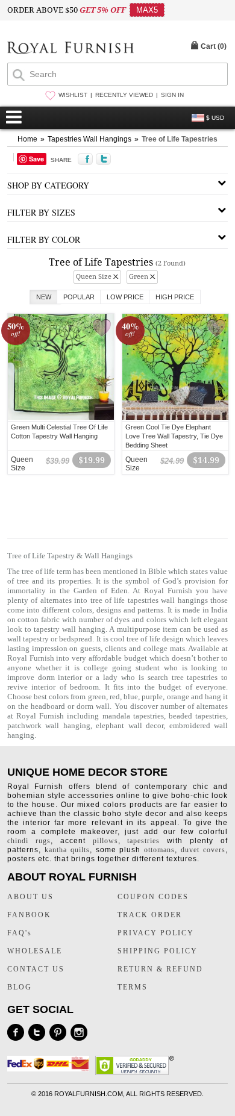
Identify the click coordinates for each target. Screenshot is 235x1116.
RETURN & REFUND (160, 969)
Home (27, 139)
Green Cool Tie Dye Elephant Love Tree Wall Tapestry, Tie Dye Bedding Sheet (174, 436)
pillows (105, 841)
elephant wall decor (129, 725)
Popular (79, 297)
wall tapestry (28, 638)
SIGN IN (172, 95)
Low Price (125, 297)
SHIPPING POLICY (158, 951)
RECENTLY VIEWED (124, 95)
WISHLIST (72, 95)
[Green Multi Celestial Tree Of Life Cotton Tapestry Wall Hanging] (61, 418)
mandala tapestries (133, 715)
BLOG (19, 987)
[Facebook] (15, 1032)
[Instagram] (78, 1032)
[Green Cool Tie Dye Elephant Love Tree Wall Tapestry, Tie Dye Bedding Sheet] (175, 418)
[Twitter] (36, 1032)
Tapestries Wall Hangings (89, 139)
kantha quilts (67, 850)
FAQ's (19, 933)
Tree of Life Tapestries (180, 139)
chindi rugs (29, 841)
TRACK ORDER (150, 915)
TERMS (133, 987)
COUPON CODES (153, 897)
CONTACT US (35, 969)
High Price (174, 297)
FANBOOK (29, 915)
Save (36, 158)
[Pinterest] (57, 1032)
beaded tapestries (197, 715)
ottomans (159, 850)
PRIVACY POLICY (156, 933)
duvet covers (203, 850)
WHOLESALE (34, 951)
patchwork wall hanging (48, 725)
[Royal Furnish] (70, 49)
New (43, 297)
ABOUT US (30, 897)
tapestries (143, 841)
